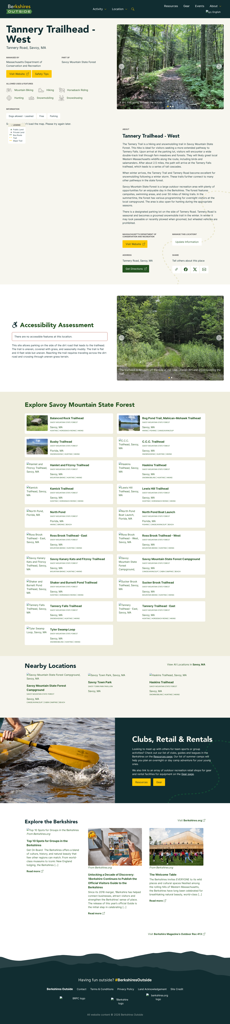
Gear (186, 6)
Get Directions (134, 268)
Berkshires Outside (60, 989)
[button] (121, 66)
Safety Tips (42, 73)
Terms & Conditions (101, 989)
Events (199, 6)
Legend (16, 125)
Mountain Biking (23, 90)
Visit (190, 820)
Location (118, 9)
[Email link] (204, 269)
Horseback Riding (77, 90)
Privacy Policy (125, 989)
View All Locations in (186, 664)
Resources (171, 6)
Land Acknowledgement (152, 989)
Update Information (187, 241)
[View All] (9, 90)
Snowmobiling (45, 97)
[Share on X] (195, 269)
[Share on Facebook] (185, 269)
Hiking (50, 90)
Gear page (187, 774)
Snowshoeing (74, 97)
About (214, 6)
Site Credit (177, 989)
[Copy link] (176, 269)
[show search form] (132, 9)
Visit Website (17, 73)
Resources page (162, 756)
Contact (81, 989)
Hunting (19, 97)
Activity (98, 9)
